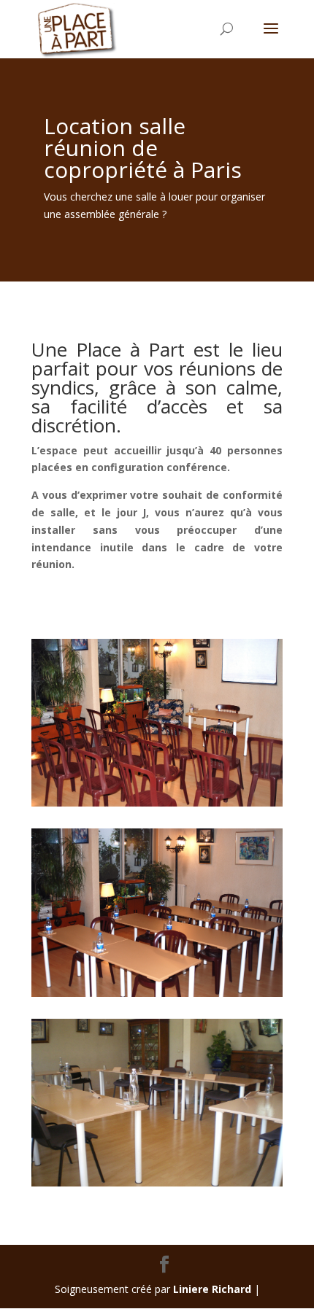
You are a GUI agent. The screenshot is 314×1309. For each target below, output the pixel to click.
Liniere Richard (212, 1289)
